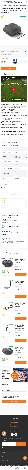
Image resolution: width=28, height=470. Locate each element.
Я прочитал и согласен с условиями (14, 447)
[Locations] (24, 2)
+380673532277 (17, 48)
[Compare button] (25, 61)
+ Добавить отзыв (14, 194)
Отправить (14, 401)
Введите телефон (6, 390)
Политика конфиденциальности (15, 396)
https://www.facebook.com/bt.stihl (12, 434)
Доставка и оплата (11, 215)
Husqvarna (18, 51)
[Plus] (24, 68)
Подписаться (21, 444)
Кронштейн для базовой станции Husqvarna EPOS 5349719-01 (20, 281)
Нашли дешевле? (5, 58)
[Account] (26, 2)
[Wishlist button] (21, 61)
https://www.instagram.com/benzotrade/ (15, 434)
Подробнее (5, 222)
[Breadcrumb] (1, 5)
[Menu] (2, 2)
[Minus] (17, 68)
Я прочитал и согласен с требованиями (13, 397)
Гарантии (8, 238)
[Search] (4, 2)
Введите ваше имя (6, 384)
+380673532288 (14, 426)
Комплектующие (7, 5)
